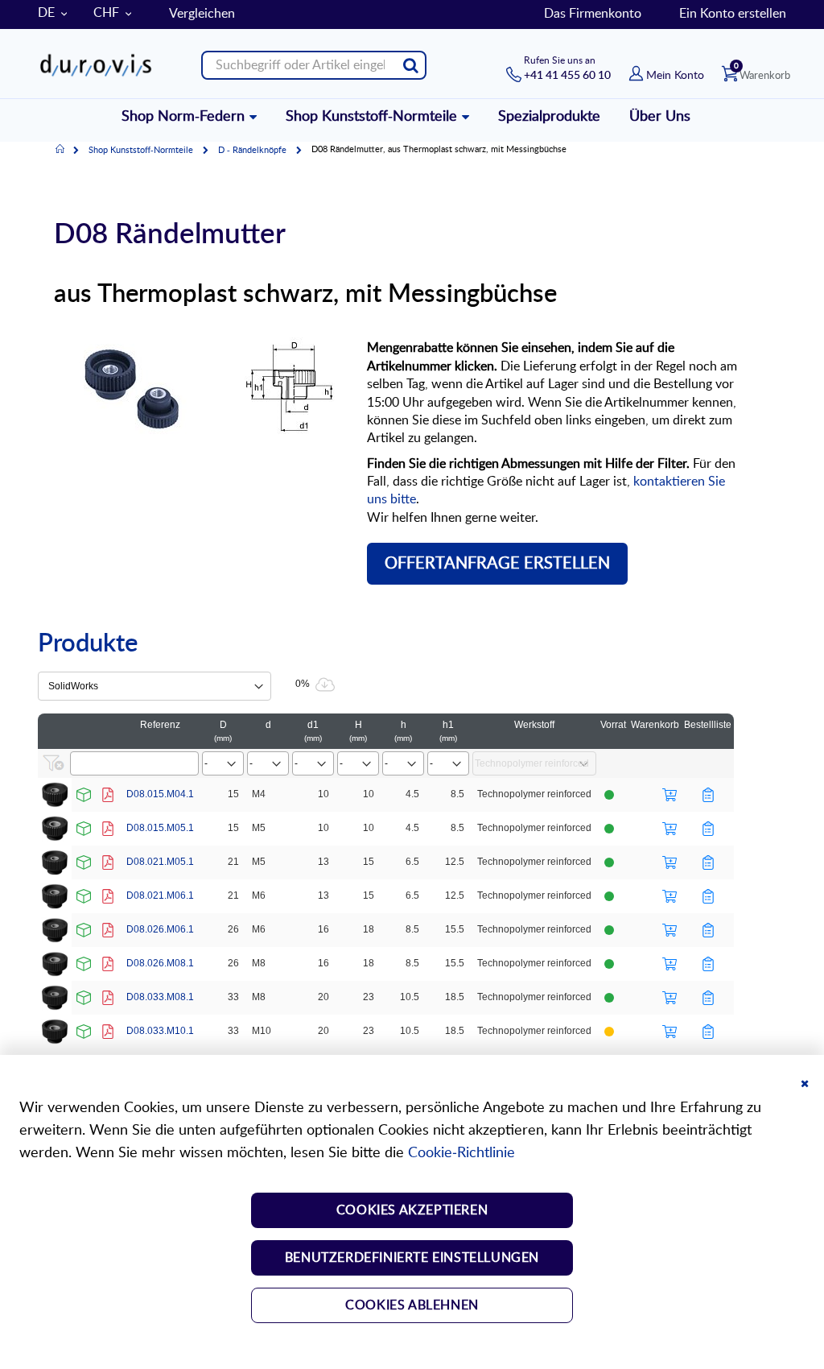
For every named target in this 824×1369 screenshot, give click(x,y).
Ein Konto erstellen (732, 13)
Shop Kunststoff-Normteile (141, 150)
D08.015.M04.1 (160, 794)
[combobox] (313, 65)
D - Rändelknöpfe (252, 150)
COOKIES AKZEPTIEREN (412, 1210)
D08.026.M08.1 (160, 963)
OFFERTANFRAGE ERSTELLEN (497, 564)
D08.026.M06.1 (160, 929)
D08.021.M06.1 (160, 895)
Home (60, 150)
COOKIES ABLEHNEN (412, 1305)
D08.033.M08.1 (160, 997)
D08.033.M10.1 (160, 1030)
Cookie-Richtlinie (461, 1153)
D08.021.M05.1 (160, 861)
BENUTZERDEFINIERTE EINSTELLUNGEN (412, 1257)
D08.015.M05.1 (160, 827)
